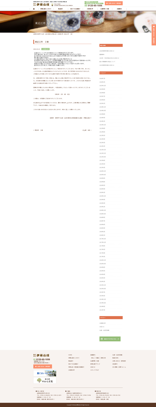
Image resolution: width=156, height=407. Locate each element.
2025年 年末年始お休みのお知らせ (109, 58)
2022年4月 (102, 139)
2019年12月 (102, 196)
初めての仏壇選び (75, 9)
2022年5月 (102, 135)
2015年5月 (102, 296)
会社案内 (114, 364)
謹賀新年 (101, 54)
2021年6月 (102, 160)
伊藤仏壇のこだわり (45, 9)
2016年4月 (102, 274)
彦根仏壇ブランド (95, 364)
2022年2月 (102, 146)
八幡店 (97, 358)
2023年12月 (102, 125)
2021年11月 (102, 153)
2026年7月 (102, 78)
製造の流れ (115, 358)
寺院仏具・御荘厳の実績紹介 (76, 367)
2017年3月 (102, 256)
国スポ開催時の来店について (107, 61)
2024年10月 (102, 110)
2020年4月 (102, 189)
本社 (92, 358)
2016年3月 (102, 278)
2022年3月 (102, 142)
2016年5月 (102, 271)
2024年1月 (102, 121)
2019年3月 (102, 203)
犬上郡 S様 (86, 130)
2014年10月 (102, 303)
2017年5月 (102, 249)
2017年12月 (102, 239)
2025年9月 (102, 89)
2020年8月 (102, 182)
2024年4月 (102, 117)
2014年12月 (102, 299)
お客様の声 (90, 9)
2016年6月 (102, 267)
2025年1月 (102, 103)
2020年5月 (102, 185)
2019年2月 (102, 206)
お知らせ (101, 327)
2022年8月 (102, 128)
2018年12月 (102, 210)
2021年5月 (102, 164)
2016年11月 (102, 260)
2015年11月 (102, 285)
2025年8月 (102, 92)
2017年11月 (102, 242)
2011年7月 (102, 310)
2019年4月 (102, 199)
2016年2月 (102, 281)
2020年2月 (102, 192)
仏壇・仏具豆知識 (104, 330)
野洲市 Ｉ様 (38, 130)
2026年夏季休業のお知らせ (106, 51)
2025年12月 (102, 85)
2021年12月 (102, 149)
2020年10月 (102, 174)
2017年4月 (102, 253)
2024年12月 (102, 107)
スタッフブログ (94, 370)
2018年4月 (102, 228)
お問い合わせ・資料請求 (119, 361)
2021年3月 (102, 167)
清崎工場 (103, 358)
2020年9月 (102, 178)
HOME (33, 9)
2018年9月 (102, 217)
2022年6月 (102, 132)
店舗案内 (119, 9)
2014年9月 (102, 306)
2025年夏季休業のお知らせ (106, 65)
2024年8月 (102, 114)
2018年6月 (102, 224)
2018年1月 (102, 235)
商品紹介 (60, 9)
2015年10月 (102, 288)
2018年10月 (102, 214)
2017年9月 (102, 246)
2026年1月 (102, 82)
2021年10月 (102, 157)
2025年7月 (102, 96)
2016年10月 (102, 263)
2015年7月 (102, 292)
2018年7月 (102, 221)
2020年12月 (102, 171)
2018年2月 (102, 231)
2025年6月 (102, 100)
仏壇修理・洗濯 (104, 9)
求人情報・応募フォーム (119, 367)
